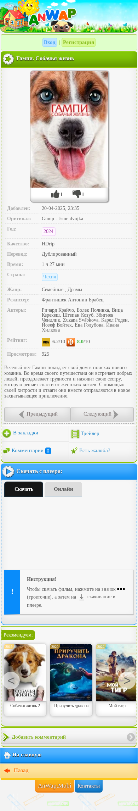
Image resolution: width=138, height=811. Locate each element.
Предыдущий (42, 414)
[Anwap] (69, 16)
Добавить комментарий (39, 737)
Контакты (88, 786)
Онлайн (63, 489)
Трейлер (90, 434)
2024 (48, 231)
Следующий (97, 414)
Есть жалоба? (94, 451)
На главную (26, 755)
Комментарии (31, 451)
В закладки (25, 433)
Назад (20, 770)
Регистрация (78, 42)
